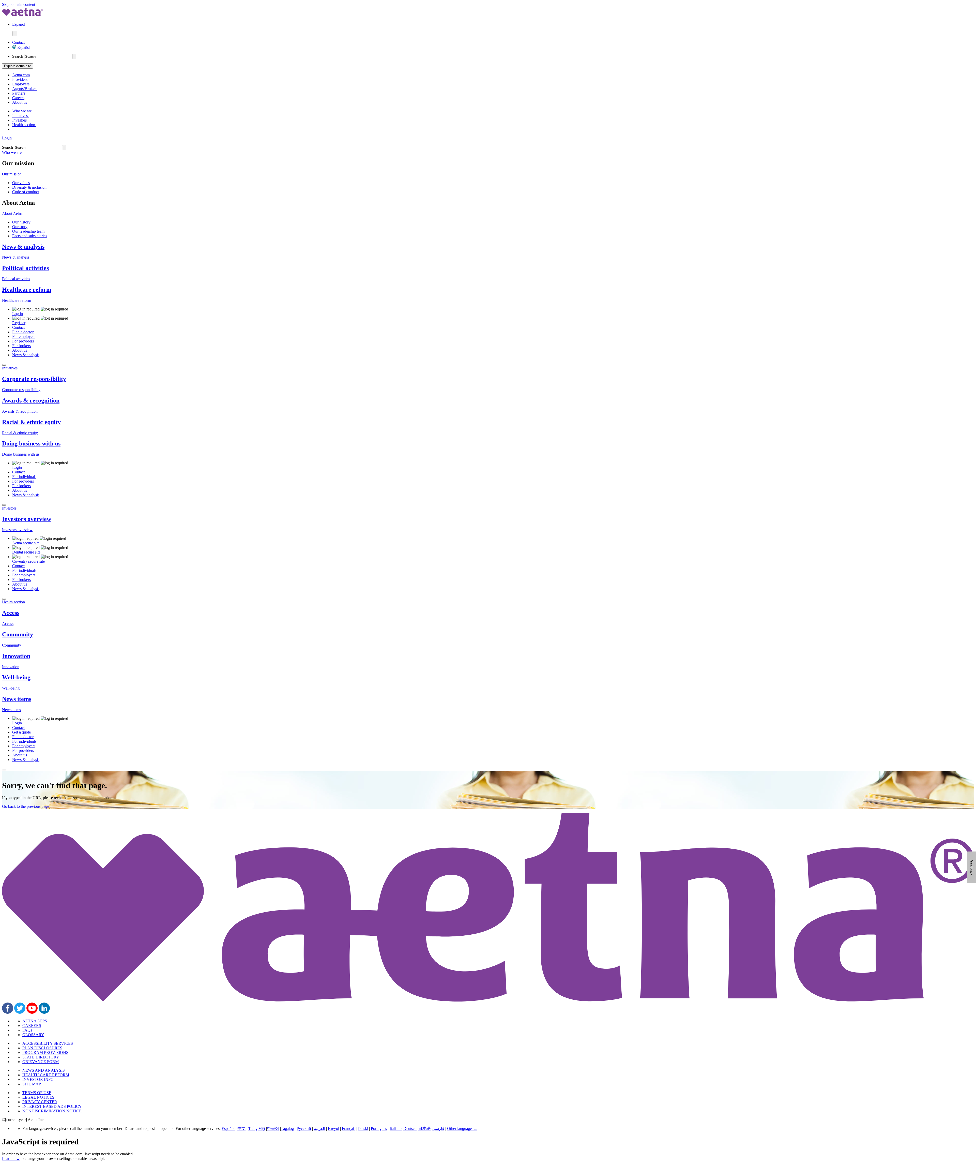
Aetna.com (21, 75)
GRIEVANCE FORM (40, 1061)
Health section (24, 125)
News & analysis (23, 246)
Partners (18, 93)
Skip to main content (18, 4)
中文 (241, 1128)
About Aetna (12, 213)
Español (23, 47)
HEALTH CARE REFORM (45, 1075)
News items (16, 699)
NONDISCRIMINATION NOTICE (52, 1111)
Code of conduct (25, 192)
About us (19, 102)
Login (7, 138)
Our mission (12, 174)
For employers (23, 336)
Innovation (16, 656)
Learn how (11, 1158)
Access (10, 612)
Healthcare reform (26, 289)
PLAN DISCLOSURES (42, 1048)
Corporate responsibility (34, 379)
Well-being (16, 677)
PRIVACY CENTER (39, 1102)
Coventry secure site (28, 561)
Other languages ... (462, 1128)
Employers (20, 84)
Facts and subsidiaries (29, 236)
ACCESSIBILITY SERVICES (47, 1043)
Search (17, 56)
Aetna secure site (25, 543)
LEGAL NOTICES (38, 1097)
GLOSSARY (33, 1035)
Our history (21, 222)
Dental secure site (26, 552)
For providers (23, 341)
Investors (20, 120)
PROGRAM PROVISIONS (45, 1052)
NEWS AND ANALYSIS (43, 1070)
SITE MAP (31, 1084)
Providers (19, 79)
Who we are (22, 111)
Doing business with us (31, 443)
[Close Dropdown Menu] (4, 365)
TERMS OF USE (36, 1093)
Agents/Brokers (24, 88)
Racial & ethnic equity (31, 422)
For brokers (21, 345)
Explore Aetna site (17, 66)
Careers (18, 98)
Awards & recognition (30, 400)
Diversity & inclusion (29, 187)
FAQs (27, 1030)
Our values (21, 183)
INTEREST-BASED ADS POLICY (52, 1106)
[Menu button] (14, 33)
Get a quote (21, 732)
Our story (19, 227)
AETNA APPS (34, 1021)
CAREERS (31, 1025)
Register (18, 323)
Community (17, 634)
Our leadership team (28, 231)
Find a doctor (23, 332)
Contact (18, 42)
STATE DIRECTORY (40, 1057)
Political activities (25, 268)
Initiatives (20, 115)
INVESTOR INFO (38, 1079)
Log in (17, 313)
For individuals (24, 476)
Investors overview (26, 519)
